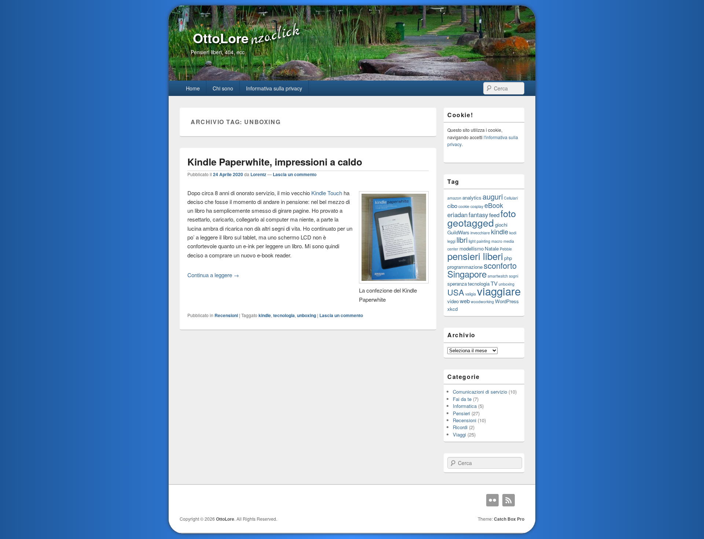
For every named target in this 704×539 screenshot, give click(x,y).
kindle (264, 315)
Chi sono (223, 88)
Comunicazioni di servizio (480, 391)
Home (193, 88)
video (453, 301)
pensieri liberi (475, 256)
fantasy (478, 214)
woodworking (482, 301)
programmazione (465, 266)
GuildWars (458, 232)
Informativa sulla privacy (274, 88)
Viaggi (459, 434)
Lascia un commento (294, 174)
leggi (451, 241)
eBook (493, 205)
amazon (454, 198)
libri (461, 239)
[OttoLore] (352, 78)
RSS (508, 500)
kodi (512, 232)
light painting (479, 241)
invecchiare (480, 232)
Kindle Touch (326, 193)
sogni (513, 276)
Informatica (465, 405)
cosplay (476, 206)
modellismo (471, 248)
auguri (493, 196)
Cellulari (511, 198)
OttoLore (221, 37)
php (508, 257)
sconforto (500, 265)
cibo (452, 205)
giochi (501, 224)
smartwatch (498, 276)
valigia (470, 294)
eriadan (457, 214)
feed (494, 215)
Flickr (492, 500)
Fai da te (462, 398)
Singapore (467, 273)
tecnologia (284, 315)
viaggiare (499, 290)
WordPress (507, 301)
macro (496, 241)
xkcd (452, 308)
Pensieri (461, 413)
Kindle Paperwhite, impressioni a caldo (274, 161)
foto (508, 213)
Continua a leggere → (213, 275)
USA (455, 292)
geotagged (470, 222)
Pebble (506, 249)
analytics (471, 197)
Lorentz (258, 174)
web (465, 301)
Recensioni (226, 315)
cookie (463, 206)
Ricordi (460, 427)
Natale (492, 248)
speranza (457, 283)
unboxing (306, 315)
